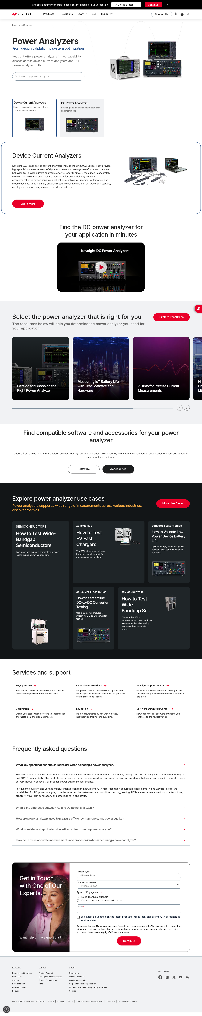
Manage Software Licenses (50, 977)
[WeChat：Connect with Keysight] (187, 977)
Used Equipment (19, 987)
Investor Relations (77, 977)
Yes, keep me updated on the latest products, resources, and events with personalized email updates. (130, 918)
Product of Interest (87, 882)
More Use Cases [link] (173, 503)
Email (81, 906)
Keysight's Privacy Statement (115, 932)
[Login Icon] (176, 14)
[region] (101, 362)
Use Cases (17, 977)
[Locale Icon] (182, 14)
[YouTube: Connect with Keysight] (180, 977)
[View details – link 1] (23, 14)
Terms (70, 1001)
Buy (94, 13)
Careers (72, 991)
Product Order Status (48, 980)
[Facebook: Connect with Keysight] (160, 977)
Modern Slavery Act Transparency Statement (88, 987)
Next (187, 408)
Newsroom (74, 973)
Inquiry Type (84, 872)
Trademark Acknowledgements (89, 1001)
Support (43, 968)
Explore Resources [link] (171, 317)
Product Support (46, 973)
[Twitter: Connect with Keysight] (174, 977)
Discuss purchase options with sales (102, 900)
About (72, 968)
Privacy (51, 1001)
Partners (15, 991)
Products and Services (22, 973)
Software (84, 469)
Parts (41, 984)
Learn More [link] (28, 203)
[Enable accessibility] (6, 1009)
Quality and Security (77, 980)
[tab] (34, 118)
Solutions (67, 13)
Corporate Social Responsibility (82, 984)
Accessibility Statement (128, 1001)
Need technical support (94, 896)
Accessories (118, 469)
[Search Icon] (188, 14)
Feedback (111, 1001)
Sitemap (60, 1001)
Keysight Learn (18, 984)
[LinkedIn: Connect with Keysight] (167, 977)
